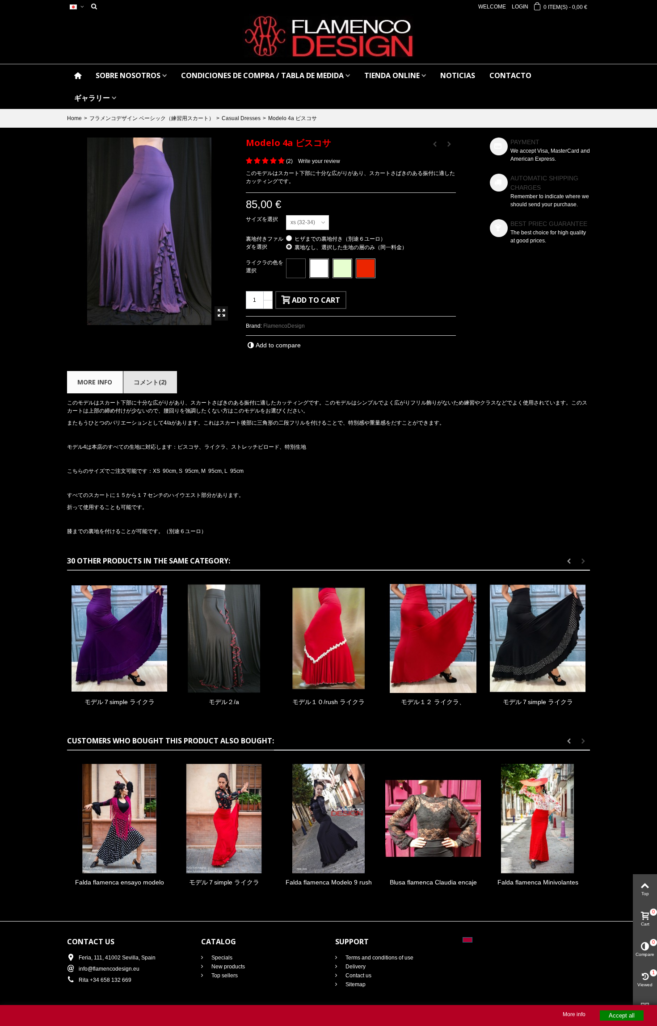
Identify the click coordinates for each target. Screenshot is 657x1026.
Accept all (622, 1015)
